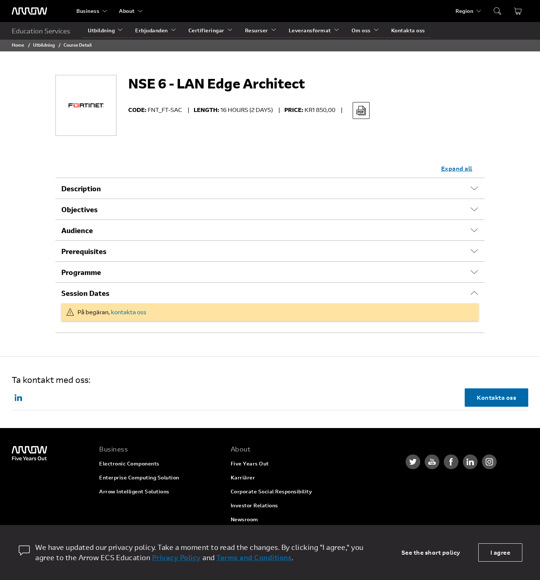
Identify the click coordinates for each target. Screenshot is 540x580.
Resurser (256, 30)
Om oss (361, 30)
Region (464, 10)
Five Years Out (250, 463)
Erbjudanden (151, 30)
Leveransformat (310, 30)
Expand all (456, 168)
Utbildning (101, 30)
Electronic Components (129, 463)
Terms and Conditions (254, 557)
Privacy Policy (176, 557)
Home (18, 45)
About (127, 10)
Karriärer (243, 477)
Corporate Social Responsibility (271, 491)
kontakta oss (128, 312)
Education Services (41, 30)
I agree (500, 552)
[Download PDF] (361, 110)
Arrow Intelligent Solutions (134, 491)
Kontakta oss (408, 30)
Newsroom (244, 519)
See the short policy (431, 552)
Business (87, 10)
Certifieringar (206, 30)
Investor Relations (254, 505)
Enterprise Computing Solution (139, 477)
